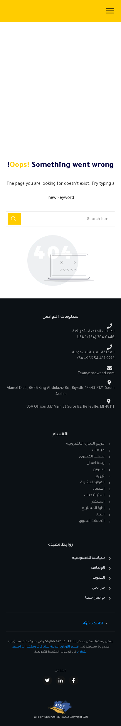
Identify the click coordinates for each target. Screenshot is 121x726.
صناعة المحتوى (92, 457)
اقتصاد (99, 489)
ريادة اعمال (96, 463)
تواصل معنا (95, 598)
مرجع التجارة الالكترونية (85, 444)
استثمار (98, 502)
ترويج (100, 476)
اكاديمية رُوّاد (92, 624)
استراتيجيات (94, 495)
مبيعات (98, 450)
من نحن (98, 588)
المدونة (99, 578)
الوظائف (98, 568)
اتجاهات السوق (92, 521)
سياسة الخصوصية (88, 558)
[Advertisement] (60, 85)
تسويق (99, 470)
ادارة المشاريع (93, 508)
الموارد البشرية (92, 483)
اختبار (100, 515)
